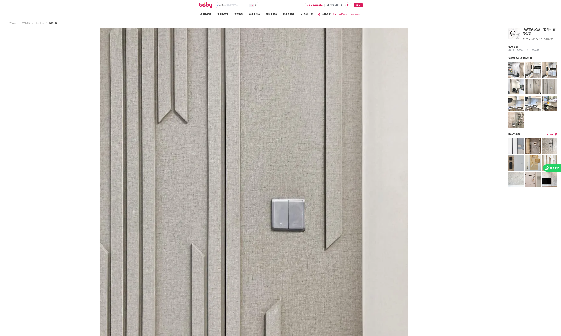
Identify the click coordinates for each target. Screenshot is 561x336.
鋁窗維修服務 (355, 14)
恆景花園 (53, 22)
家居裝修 (238, 14)
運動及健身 (271, 14)
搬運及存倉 (254, 14)
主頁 (14, 23)
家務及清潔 (222, 14)
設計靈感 (40, 22)
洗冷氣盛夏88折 (340, 14)
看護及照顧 (288, 14)
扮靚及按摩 (206, 14)
